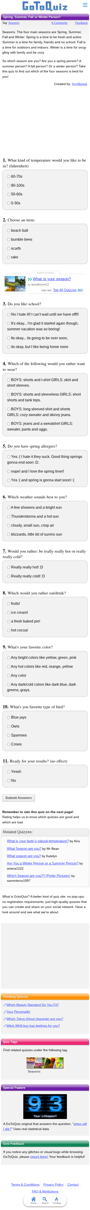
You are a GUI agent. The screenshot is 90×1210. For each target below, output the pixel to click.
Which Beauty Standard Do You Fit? (32, 1005)
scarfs (15, 248)
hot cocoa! (19, 630)
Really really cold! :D (27, 576)
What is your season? (52, 279)
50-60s (16, 194)
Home (33, 1203)
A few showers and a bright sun (36, 507)
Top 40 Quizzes (65, 290)
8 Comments (59, 23)
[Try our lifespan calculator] (45, 1106)
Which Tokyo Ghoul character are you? (34, 1019)
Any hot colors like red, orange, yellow (41, 666)
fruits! (15, 603)
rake (14, 257)
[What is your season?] (15, 283)
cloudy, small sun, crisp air (32, 525)
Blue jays (18, 717)
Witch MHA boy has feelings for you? (33, 1025)
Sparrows (18, 735)
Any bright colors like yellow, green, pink (43, 657)
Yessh (15, 771)
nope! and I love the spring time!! (37, 471)
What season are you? (24, 856)
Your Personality (18, 1011)
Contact (73, 1184)
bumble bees (21, 239)
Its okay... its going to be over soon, (39, 338)
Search (45, 1203)
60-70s (16, 176)
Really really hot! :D (26, 567)
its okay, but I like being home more (39, 347)
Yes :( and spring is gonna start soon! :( (42, 480)
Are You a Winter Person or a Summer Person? (42, 863)
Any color (18, 675)
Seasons (13, 23)
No (13, 780)
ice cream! (19, 612)
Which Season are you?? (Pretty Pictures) (38, 876)
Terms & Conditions (25, 1184)
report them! (39, 1157)
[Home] (45, 6)
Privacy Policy (53, 1184)
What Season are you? (24, 848)
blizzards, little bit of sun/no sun (36, 534)
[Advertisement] (45, 121)
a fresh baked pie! (25, 621)
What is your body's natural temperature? (38, 841)
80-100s (17, 185)
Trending (56, 1203)
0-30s (15, 203)
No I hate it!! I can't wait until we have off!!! (44, 314)
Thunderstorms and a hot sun (34, 516)
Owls (14, 726)
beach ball (19, 230)
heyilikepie (79, 84)
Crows (16, 744)
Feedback (81, 23)
